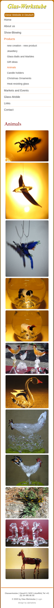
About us (9, 26)
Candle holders (15, 72)
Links (7, 103)
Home (7, 19)
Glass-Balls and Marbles (20, 56)
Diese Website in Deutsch (19, 15)
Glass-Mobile (12, 96)
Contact (9, 109)
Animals (11, 67)
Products (9, 38)
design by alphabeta (27, 603)
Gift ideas (12, 62)
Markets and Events (16, 90)
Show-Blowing (12, 32)
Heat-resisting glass (18, 83)
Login (39, 599)
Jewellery (12, 51)
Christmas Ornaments (19, 78)
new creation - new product (22, 45)
